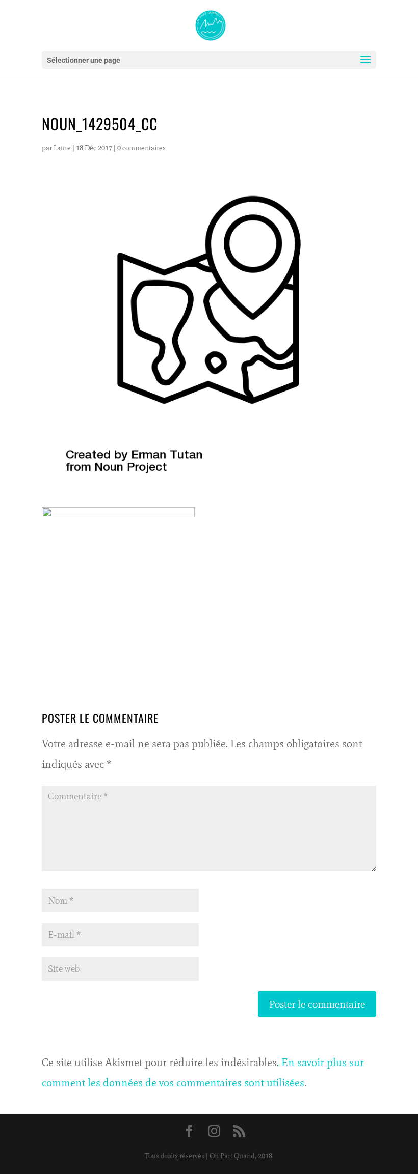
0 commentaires (141, 148)
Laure (62, 148)
